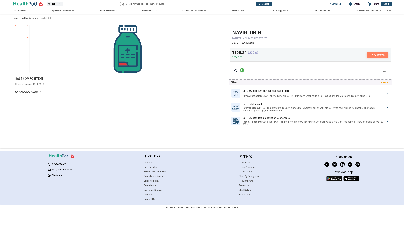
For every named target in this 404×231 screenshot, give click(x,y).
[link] (27, 4)
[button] (123, 4)
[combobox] (190, 3)
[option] (310, 93)
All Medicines (29, 18)
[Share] (235, 70)
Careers (148, 194)
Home (15, 18)
